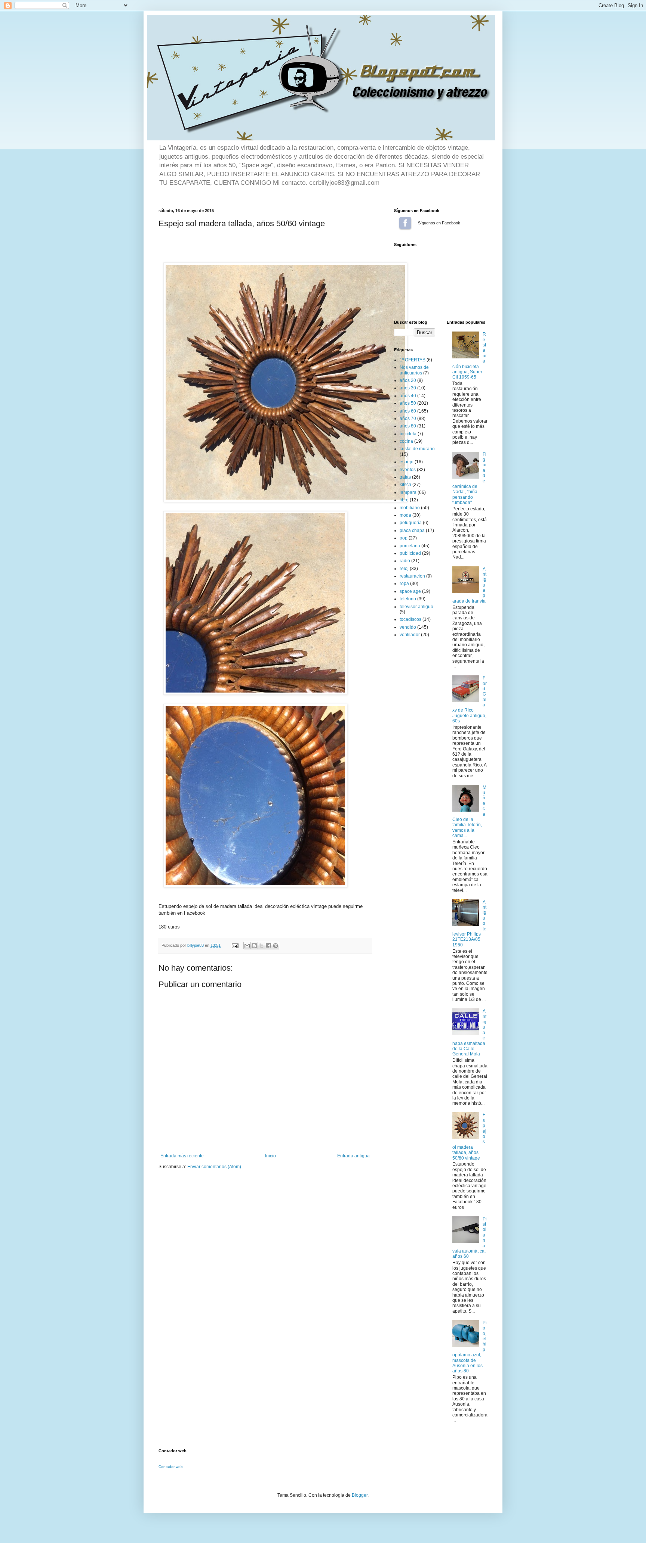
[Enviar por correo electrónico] (247, 945)
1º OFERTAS (412, 360)
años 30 (408, 388)
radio (405, 560)
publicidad (410, 553)
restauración (412, 576)
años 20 (408, 380)
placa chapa (412, 530)
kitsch (405, 484)
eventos (408, 469)
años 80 (408, 426)
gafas (405, 477)
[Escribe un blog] (254, 945)
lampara (408, 492)
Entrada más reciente (182, 1155)
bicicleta (408, 433)
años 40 (408, 395)
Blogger (359, 1495)
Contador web (171, 1467)
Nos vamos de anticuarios (414, 370)
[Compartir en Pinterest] (275, 945)
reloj (404, 568)
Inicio (270, 1155)
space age (410, 591)
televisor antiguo (416, 606)
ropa (404, 583)
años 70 (408, 418)
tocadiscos (410, 619)
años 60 (408, 411)
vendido (408, 627)
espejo (406, 461)
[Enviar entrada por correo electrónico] (235, 945)
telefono (408, 598)
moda (405, 515)
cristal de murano (417, 448)
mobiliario (410, 507)
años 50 (408, 403)
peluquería (411, 522)
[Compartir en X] (261, 945)
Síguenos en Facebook (405, 223)
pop (403, 538)
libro (404, 500)
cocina (406, 441)
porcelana (410, 545)
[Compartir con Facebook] (268, 945)
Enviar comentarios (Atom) (214, 1166)
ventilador (410, 634)
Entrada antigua (353, 1155)
